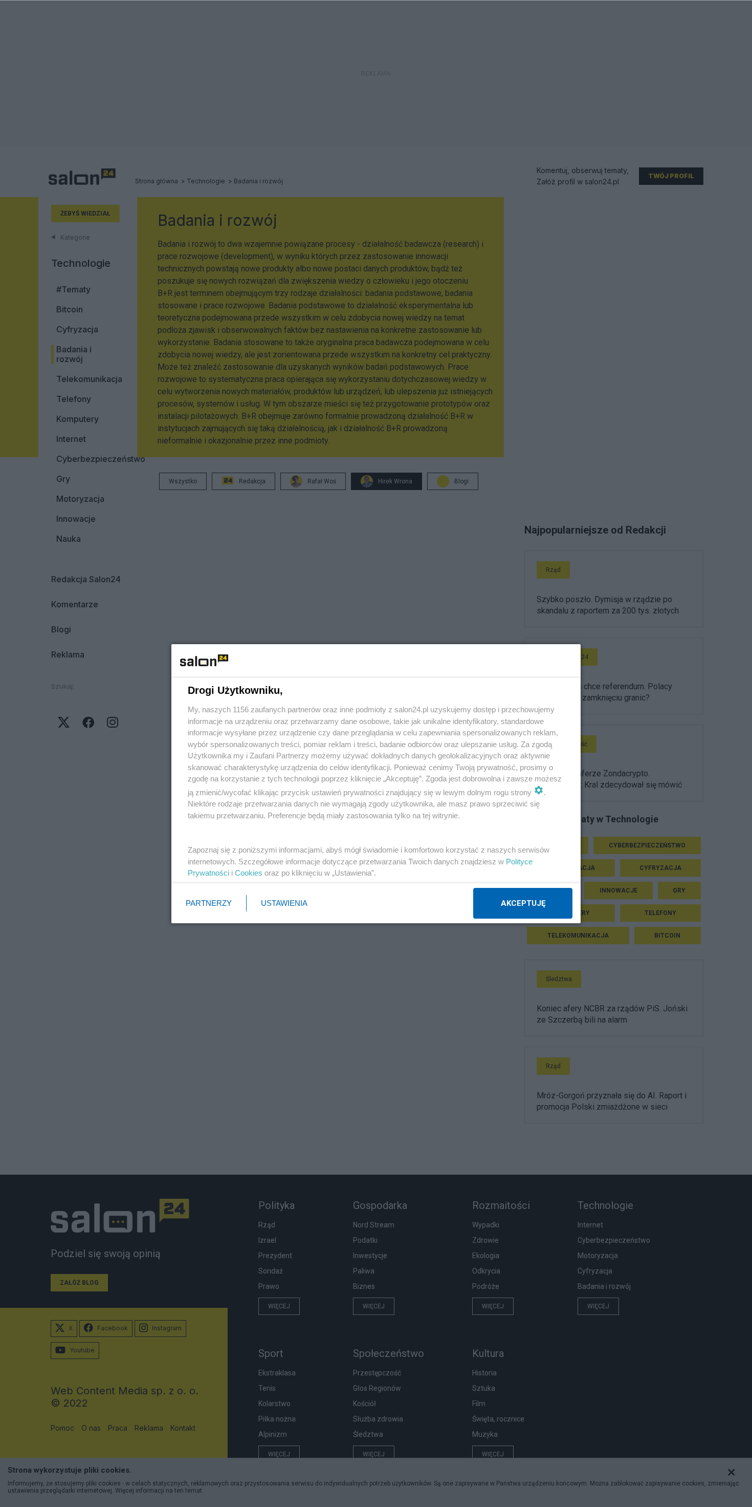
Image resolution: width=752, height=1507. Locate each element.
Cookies (248, 872)
